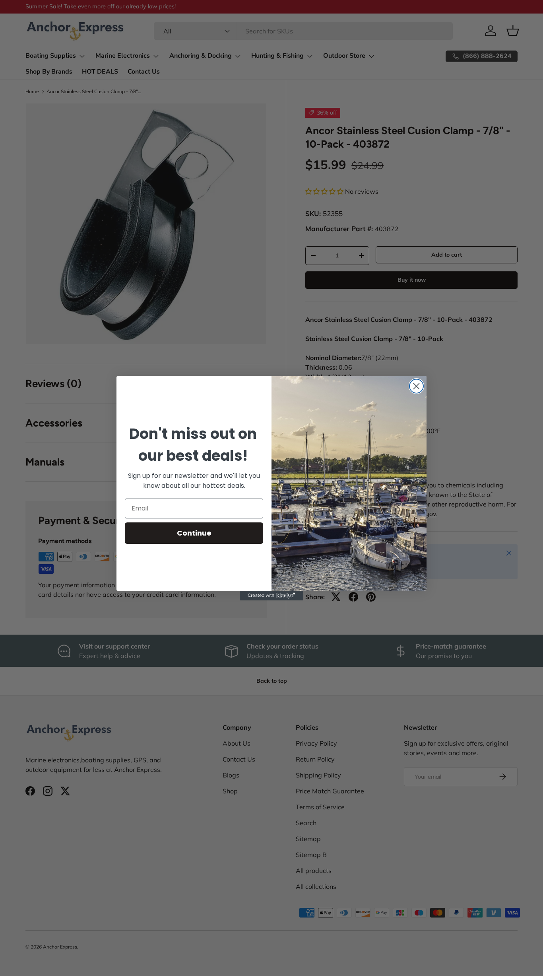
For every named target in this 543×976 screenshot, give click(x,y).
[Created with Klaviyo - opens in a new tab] (271, 595)
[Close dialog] (416, 386)
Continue (194, 533)
